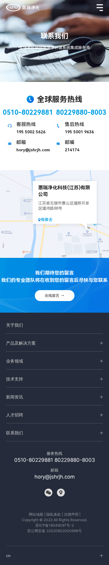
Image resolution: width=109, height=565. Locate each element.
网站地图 (36, 514)
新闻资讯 (14, 397)
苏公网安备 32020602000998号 (54, 530)
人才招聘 (14, 415)
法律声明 (71, 514)
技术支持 (14, 379)
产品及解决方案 (21, 343)
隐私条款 (53, 514)
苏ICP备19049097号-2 (54, 525)
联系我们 (14, 433)
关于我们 (14, 325)
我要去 (47, 219)
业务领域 (14, 361)
